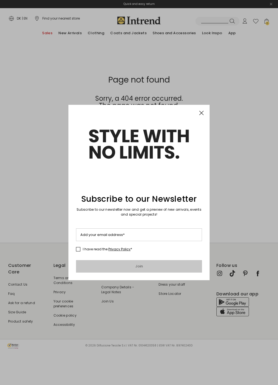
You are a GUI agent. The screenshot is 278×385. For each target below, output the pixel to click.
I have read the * (107, 249)
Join (139, 266)
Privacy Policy (119, 249)
